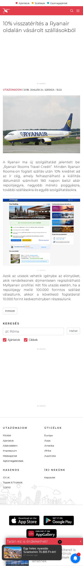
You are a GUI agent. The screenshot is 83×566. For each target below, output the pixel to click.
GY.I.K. (6, 477)
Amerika (49, 445)
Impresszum (10, 450)
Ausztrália (50, 455)
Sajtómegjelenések (13, 460)
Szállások (40, 3)
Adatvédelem (10, 445)
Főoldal (7, 435)
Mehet (73, 330)
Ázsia (47, 440)
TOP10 (7, 487)
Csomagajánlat (58, 3)
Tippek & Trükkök (12, 482)
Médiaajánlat (10, 455)
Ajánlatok (24, 3)
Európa (48, 435)
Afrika (47, 450)
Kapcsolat (49, 477)
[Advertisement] (41, 58)
